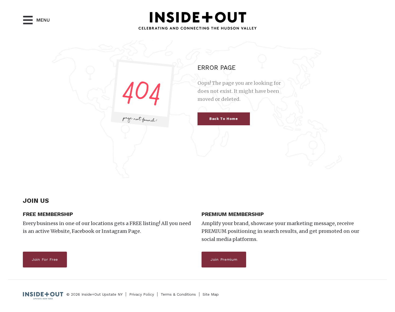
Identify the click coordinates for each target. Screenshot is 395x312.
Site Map (211, 294)
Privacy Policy (141, 294)
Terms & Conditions (178, 294)
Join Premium (223, 259)
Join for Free (45, 259)
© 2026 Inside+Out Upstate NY (94, 294)
